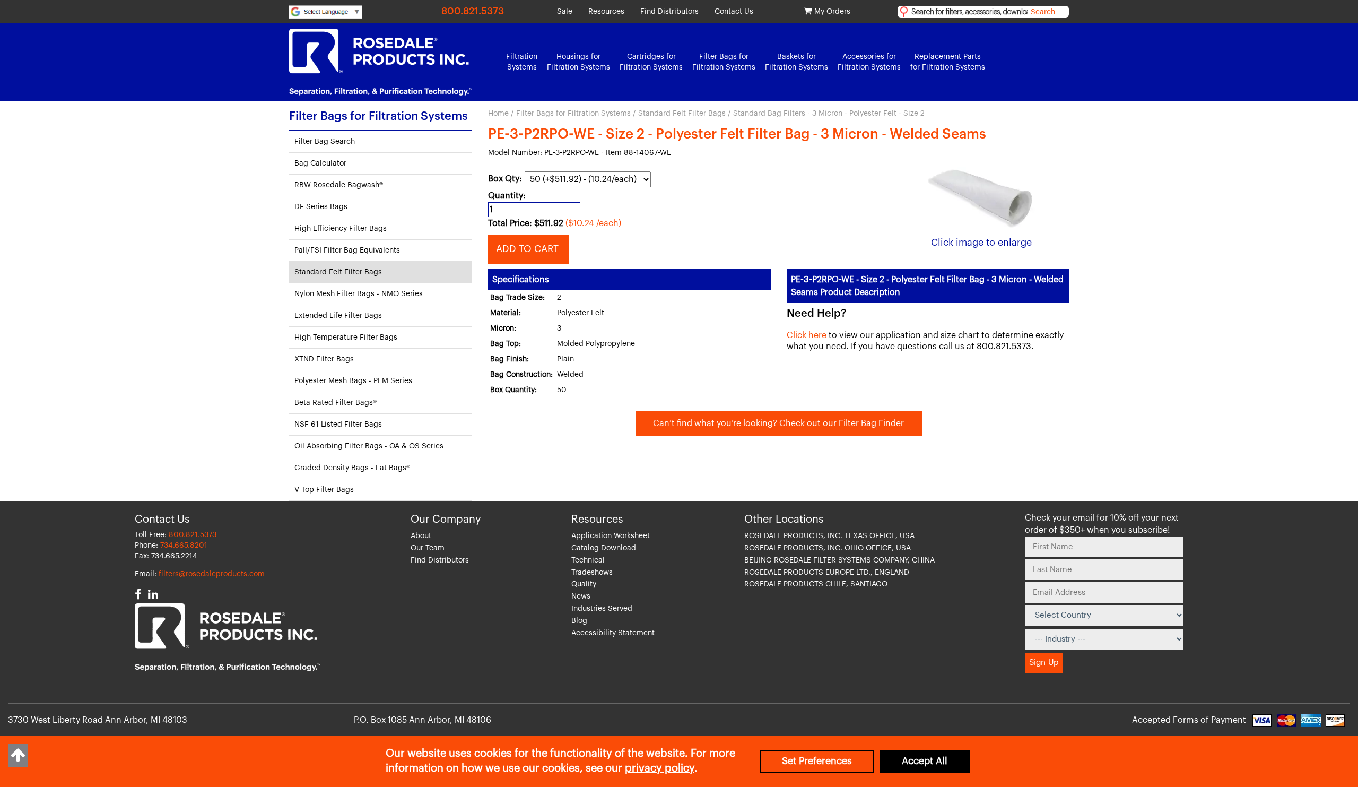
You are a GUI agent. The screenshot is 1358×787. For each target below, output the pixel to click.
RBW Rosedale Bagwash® (338, 185)
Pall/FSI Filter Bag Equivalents (347, 250)
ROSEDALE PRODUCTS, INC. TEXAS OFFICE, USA (829, 536)
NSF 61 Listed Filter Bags (338, 424)
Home (498, 113)
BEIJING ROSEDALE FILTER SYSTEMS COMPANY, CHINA (839, 560)
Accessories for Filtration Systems (869, 62)
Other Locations (784, 519)
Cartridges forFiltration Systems (651, 62)
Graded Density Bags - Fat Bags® (352, 468)
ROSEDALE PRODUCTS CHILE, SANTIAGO (815, 584)
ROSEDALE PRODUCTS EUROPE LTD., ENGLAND (826, 572)
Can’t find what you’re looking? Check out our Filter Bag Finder (778, 423)
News (580, 596)
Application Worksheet (610, 536)
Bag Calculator (320, 163)
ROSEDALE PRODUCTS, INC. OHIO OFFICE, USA (827, 548)
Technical (588, 560)
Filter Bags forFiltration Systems (723, 62)
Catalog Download (603, 548)
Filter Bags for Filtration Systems (573, 113)
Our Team (428, 548)
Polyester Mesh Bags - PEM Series (353, 381)
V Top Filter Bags (324, 490)
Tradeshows (592, 572)
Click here (806, 335)
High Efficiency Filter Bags (340, 228)
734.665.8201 (183, 545)
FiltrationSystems (521, 62)
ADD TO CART (528, 249)
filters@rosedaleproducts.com (212, 574)
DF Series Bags (320, 207)
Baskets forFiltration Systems (796, 62)
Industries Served (601, 608)
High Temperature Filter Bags (345, 337)
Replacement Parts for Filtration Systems (947, 62)
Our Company (446, 519)
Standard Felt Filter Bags (682, 113)
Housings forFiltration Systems (578, 62)
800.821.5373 (472, 11)
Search (1043, 12)
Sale (564, 11)
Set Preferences (817, 761)
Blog (579, 621)
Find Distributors (669, 11)
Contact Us (734, 11)
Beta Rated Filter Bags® (335, 403)
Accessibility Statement (613, 633)
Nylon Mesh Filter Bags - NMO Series (358, 294)
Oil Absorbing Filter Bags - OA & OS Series (368, 446)
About (421, 536)
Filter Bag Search (324, 141)
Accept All (924, 761)
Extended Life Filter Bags (338, 315)
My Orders (832, 11)
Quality (583, 584)
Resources (606, 11)
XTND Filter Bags (324, 359)
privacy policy (659, 768)
